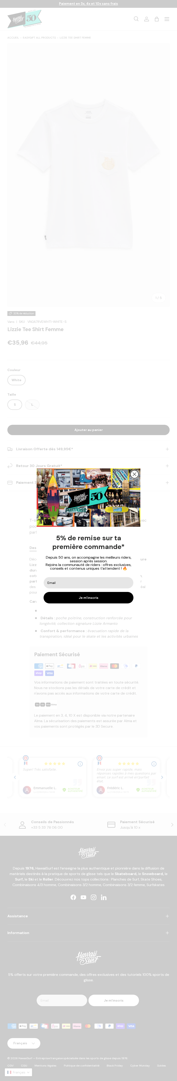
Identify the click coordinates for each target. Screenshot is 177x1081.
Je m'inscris (88, 598)
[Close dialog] (134, 474)
